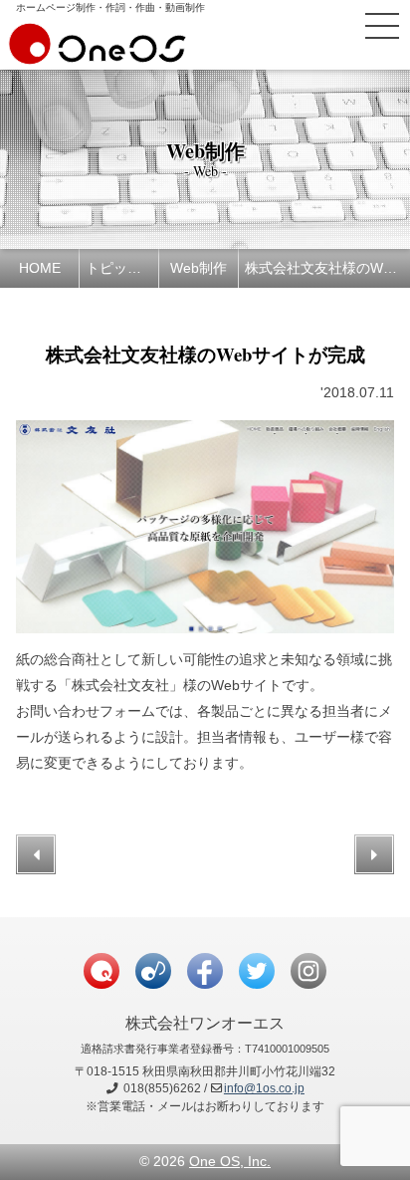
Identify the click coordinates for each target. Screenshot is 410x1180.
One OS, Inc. (230, 1161)
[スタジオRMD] (153, 971)
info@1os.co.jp (264, 1088)
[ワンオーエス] (97, 55)
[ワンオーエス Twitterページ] (257, 971)
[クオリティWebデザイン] (101, 971)
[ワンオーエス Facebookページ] (205, 971)
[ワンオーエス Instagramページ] (308, 971)
